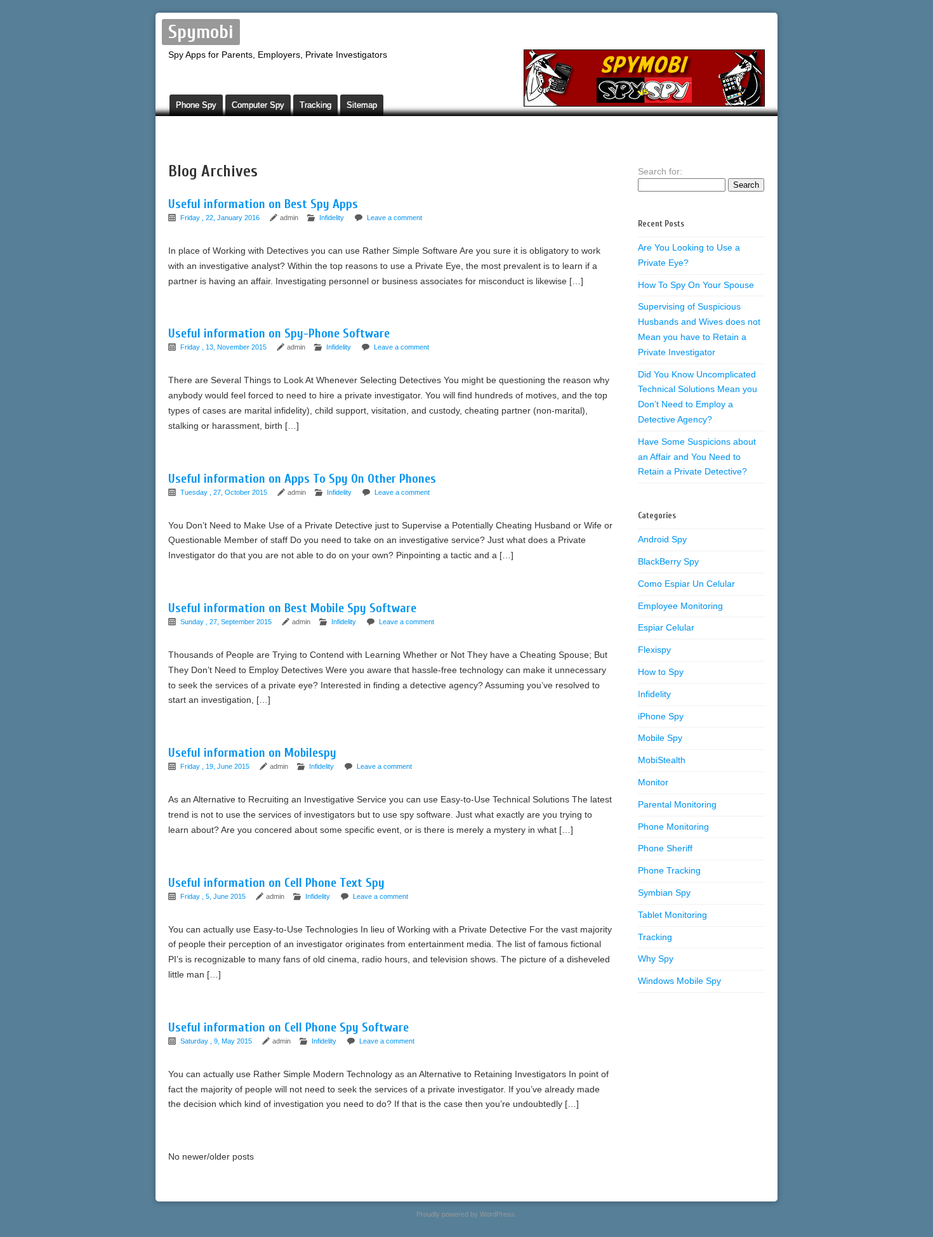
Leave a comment (394, 217)
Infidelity (331, 217)
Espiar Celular (666, 627)
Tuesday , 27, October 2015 (224, 492)
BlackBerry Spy (668, 561)
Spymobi (201, 32)
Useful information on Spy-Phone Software (279, 333)
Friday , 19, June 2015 (215, 766)
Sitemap (362, 105)
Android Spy (662, 539)
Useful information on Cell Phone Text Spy (276, 882)
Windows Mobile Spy (679, 981)
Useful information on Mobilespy (252, 752)
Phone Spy (196, 105)
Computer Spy (258, 105)
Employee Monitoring (680, 606)
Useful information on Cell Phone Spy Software (288, 1027)
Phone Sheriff (665, 848)
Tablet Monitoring (672, 915)
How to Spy (661, 672)
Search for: (660, 171)
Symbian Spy (664, 892)
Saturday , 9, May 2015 (217, 1041)
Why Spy (655, 958)
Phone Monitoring (673, 826)
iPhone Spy (661, 716)
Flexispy (654, 650)
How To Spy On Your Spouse (696, 285)
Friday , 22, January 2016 (220, 217)
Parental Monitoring (677, 804)
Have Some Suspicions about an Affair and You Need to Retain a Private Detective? (697, 456)
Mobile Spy (660, 738)
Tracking (315, 105)
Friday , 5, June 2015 (214, 896)
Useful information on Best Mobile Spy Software (292, 608)
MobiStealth (661, 760)
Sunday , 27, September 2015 (227, 621)
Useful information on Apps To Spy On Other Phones (302, 478)
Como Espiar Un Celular (686, 584)
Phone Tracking (669, 870)
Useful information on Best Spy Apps (263, 204)
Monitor (653, 782)
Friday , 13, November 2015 (224, 347)
